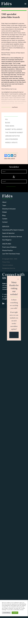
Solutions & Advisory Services (12, 237)
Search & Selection (8, 233)
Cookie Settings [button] (6, 612)
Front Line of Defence (9, 247)
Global (4, 212)
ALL (6, 119)
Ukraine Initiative (12, 136)
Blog (3, 215)
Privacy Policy (6, 262)
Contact (5, 222)
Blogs (7, 123)
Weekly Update (11, 143)
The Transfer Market (14, 133)
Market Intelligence (13, 129)
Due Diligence (6, 240)
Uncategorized (11, 139)
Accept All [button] (15, 612)
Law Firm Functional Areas (11, 254)
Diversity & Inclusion (9, 209)
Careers (4, 219)
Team (4, 205)
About (4, 202)
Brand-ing (12, 268)
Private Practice (7, 250)
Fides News (9, 126)
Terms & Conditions (7, 265)
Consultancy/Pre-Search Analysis (13, 230)
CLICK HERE (14, 335)
